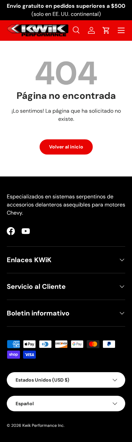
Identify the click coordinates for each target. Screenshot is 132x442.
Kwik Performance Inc (43, 425)
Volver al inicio (66, 147)
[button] (106, 30)
